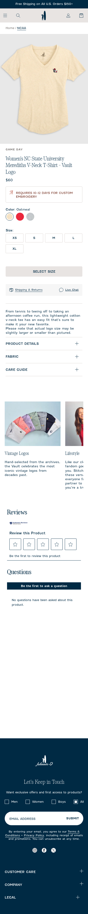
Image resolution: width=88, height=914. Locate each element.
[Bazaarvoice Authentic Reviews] (18, 523)
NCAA (21, 28)
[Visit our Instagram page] (34, 850)
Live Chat (72, 289)
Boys (62, 801)
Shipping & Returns (28, 289)
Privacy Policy (34, 835)
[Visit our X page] (53, 850)
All (82, 801)
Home (10, 28)
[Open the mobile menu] (7, 15)
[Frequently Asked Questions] (44, 4)
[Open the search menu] (18, 15)
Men (14, 801)
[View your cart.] (78, 15)
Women (38, 801)
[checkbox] (7, 802)
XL (14, 248)
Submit (72, 818)
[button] (15, 544)
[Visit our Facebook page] (44, 850)
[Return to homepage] (43, 15)
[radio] (10, 217)
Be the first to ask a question (44, 586)
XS (14, 238)
